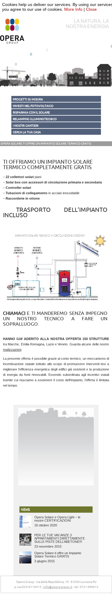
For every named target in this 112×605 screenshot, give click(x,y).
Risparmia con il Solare (31, 112)
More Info (73, 9)
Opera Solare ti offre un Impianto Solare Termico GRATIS (46, 143)
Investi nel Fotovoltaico (33, 106)
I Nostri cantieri (26, 125)
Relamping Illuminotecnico (35, 119)
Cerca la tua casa (27, 132)
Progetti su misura (28, 99)
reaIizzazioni (12, 349)
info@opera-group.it (57, 587)
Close (91, 9)
